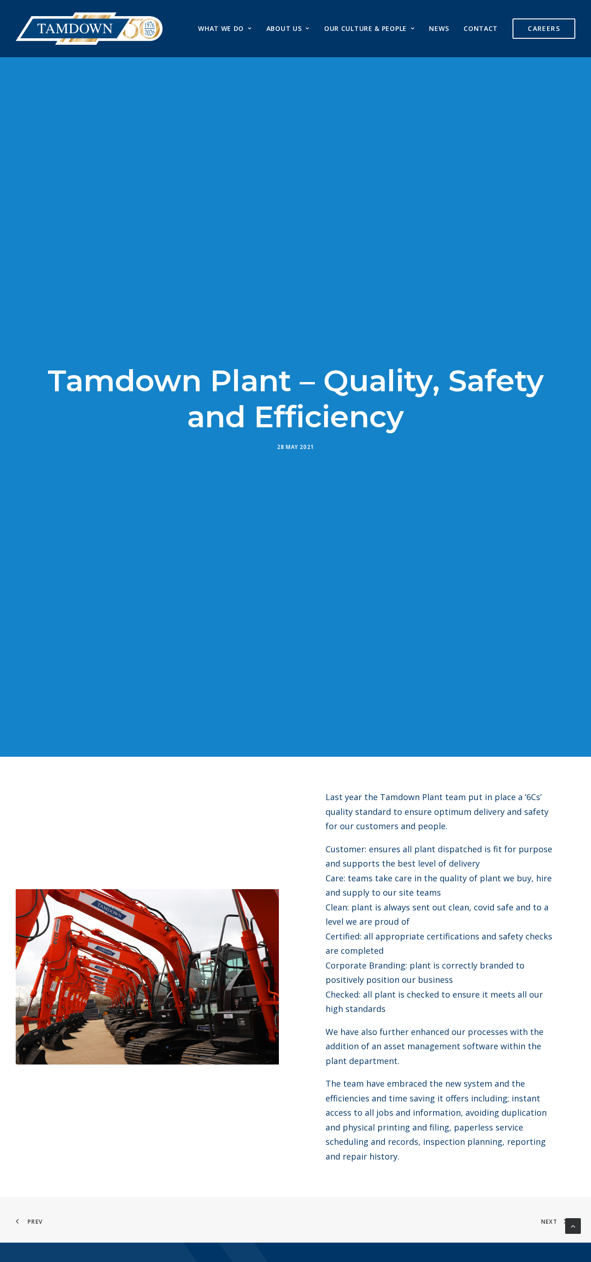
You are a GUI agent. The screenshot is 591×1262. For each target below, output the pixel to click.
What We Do (221, 28)
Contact (481, 28)
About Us (284, 28)
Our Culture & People (365, 28)
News (439, 28)
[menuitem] (228, 28)
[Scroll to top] (573, 1225)
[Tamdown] (89, 28)
